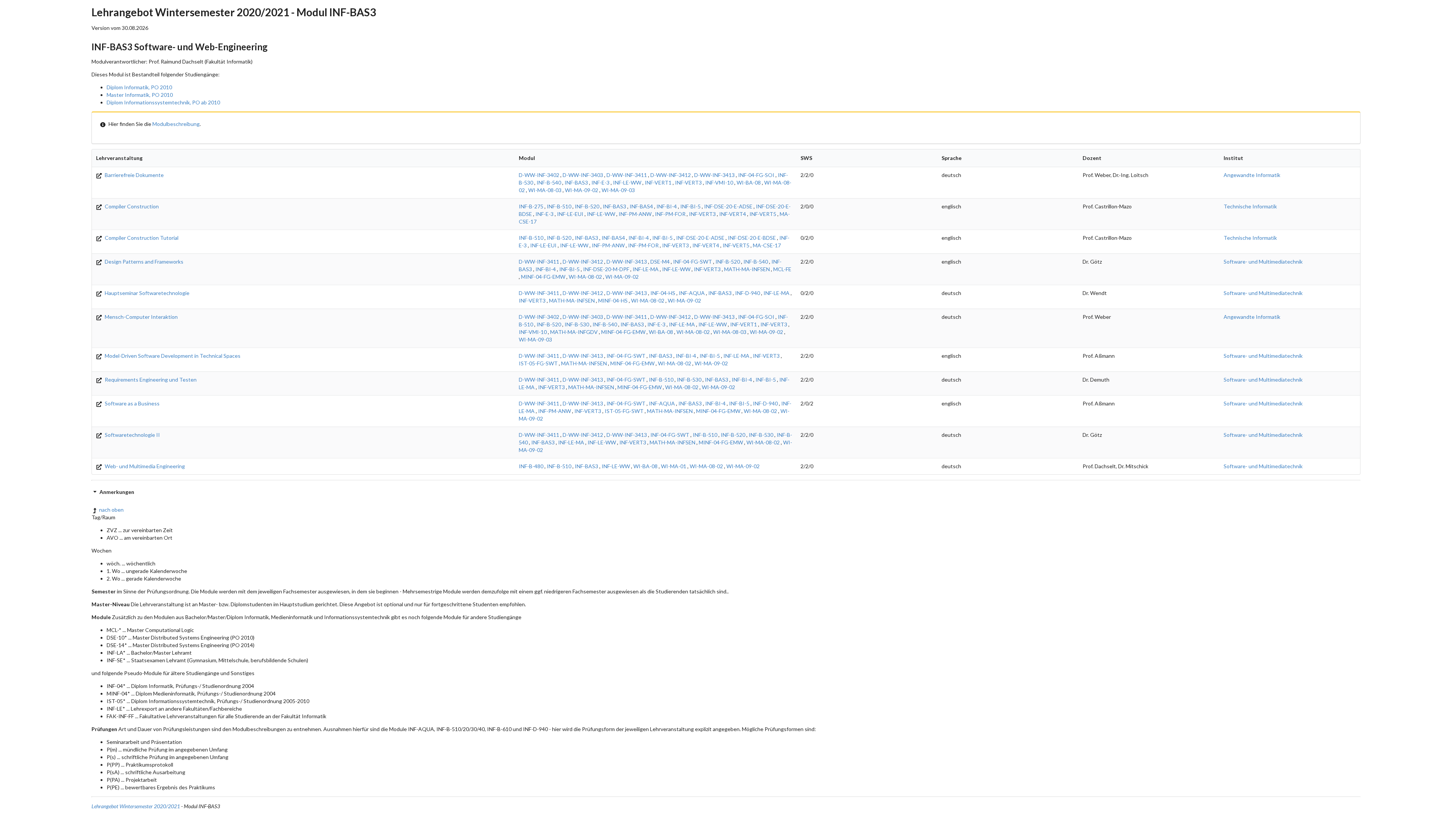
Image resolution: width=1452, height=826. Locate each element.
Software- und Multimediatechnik (1263, 261)
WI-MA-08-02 (585, 276)
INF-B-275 (531, 206)
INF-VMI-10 (719, 182)
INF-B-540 (549, 182)
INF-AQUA (692, 293)
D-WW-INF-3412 (670, 175)
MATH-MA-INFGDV (574, 332)
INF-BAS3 (576, 182)
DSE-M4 (660, 261)
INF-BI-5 (690, 206)
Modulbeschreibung (176, 124)
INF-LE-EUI (570, 214)
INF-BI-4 (666, 206)
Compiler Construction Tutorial (141, 237)
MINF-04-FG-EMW (543, 276)
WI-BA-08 (749, 182)
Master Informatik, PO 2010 (140, 95)
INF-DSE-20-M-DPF (606, 269)
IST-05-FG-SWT (538, 363)
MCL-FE (782, 269)
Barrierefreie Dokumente (134, 175)
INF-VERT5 (762, 214)
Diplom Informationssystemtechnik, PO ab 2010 (163, 102)
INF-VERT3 (688, 182)
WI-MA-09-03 (618, 190)
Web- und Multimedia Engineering (144, 466)
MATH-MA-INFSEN (747, 269)
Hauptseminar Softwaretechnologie (146, 293)
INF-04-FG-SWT (692, 261)
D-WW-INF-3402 (539, 175)
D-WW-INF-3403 (583, 175)
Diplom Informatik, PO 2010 (139, 87)
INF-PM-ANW (635, 214)
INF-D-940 (747, 293)
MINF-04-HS (613, 300)
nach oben (111, 509)
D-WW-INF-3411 (627, 175)
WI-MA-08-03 (545, 190)
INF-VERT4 (732, 214)
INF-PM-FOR (670, 214)
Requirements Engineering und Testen (150, 379)
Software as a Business (132, 403)
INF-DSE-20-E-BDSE (752, 237)
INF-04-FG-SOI (756, 175)
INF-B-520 (587, 206)
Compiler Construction (131, 206)
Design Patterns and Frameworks (143, 261)
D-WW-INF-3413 (714, 175)
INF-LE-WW (627, 182)
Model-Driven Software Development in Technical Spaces (172, 355)
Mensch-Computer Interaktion (141, 317)
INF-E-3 (600, 182)
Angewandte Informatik (1252, 175)
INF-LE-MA (646, 269)
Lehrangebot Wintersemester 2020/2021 (136, 806)
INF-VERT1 (658, 182)
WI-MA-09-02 (581, 190)
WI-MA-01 (673, 466)
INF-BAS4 (641, 206)
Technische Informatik (1250, 206)
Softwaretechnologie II (132, 435)
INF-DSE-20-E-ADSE (728, 206)
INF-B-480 (531, 466)
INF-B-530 (577, 324)
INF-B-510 (559, 206)
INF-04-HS (662, 293)
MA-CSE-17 (767, 245)
